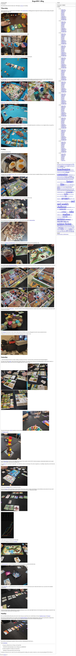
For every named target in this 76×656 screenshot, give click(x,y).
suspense (74, 226)
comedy (67, 172)
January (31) (63, 33)
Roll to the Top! (5, 564)
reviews (61, 219)
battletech (60, 167)
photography (69, 207)
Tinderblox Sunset (5, 432)
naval (71, 198)
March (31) (63, 23)
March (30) (63, 95)
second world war (60, 225)
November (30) (63, 79)
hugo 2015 (70, 188)
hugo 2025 (63, 190)
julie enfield (60, 194)
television (60, 227)
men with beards (70, 196)
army (64, 166)
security (64, 225)
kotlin (66, 194)
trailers (70, 229)
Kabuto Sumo (11, 308)
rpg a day (72, 219)
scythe (72, 224)
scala (67, 221)
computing (62, 174)
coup (63, 176)
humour (74, 190)
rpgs (58, 221)
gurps (58, 187)
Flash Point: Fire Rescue (13, 265)
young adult (72, 231)
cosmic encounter (61, 176)
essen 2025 (72, 179)
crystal (70, 176)
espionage (67, 178)
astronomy (66, 166)
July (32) (62, 15)
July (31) (62, 27)
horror (58, 188)
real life (65, 217)
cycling (59, 177)
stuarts (67, 226)
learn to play (69, 194)
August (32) (63, 16)
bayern (62, 167)
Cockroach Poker (25, 10)
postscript (62, 209)
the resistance (65, 227)
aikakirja (5, 654)
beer (64, 167)
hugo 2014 (66, 188)
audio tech (70, 166)
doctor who (67, 177)
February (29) (63, 34)
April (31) (63, 12)
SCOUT (11, 430)
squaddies (61, 226)
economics (62, 178)
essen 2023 (67, 179)
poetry (74, 207)
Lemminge (15, 541)
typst (62, 230)
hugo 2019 (64, 189)
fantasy (70, 181)
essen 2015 (69, 178)
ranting (58, 214)
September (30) (63, 29)
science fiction (64, 223)
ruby (61, 221)
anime (61, 166)
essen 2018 (59, 179)
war (67, 230)
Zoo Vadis (4, 79)
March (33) (63, 11)
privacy (71, 209)
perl (73, 201)
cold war (63, 172)
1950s (62, 164)
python (64, 212)
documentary (70, 177)
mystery (65, 198)
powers (67, 209)
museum (58, 198)
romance (68, 219)
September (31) (63, 17)
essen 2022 (64, 179)
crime (67, 176)
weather (73, 230)
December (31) (63, 19)
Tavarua (4, 463)
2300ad (73, 164)
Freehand (7, 56)
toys (68, 229)
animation (58, 166)
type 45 (60, 230)
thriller (62, 229)
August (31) (63, 40)
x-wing (69, 231)
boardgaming (5, 642)
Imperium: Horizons (13, 125)
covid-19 (65, 176)
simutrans (68, 225)
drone (59, 178)
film (62, 184)
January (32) (63, 21)
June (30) (62, 26)
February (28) (63, 22)
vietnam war (64, 230)
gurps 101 (61, 187)
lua (66, 196)
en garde (65, 178)
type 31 (58, 230)
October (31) (63, 54)
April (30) (63, 24)
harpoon (64, 187)
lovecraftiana (62, 196)
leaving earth (72, 194)
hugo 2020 (67, 189)
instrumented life (64, 192)
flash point (71, 184)
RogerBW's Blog (38, 1)
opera (66, 201)
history (70, 187)
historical (67, 187)
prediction (69, 209)
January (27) (63, 9)
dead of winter (61, 177)
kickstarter (63, 194)
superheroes (71, 226)
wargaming (70, 230)
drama (73, 177)
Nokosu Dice (3, 102)
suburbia (69, 226)
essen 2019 (62, 179)
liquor (59, 196)
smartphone (71, 225)
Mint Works (5, 586)
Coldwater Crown (11, 174)
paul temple (69, 201)
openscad (64, 201)
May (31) (62, 13)
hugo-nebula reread (70, 190)
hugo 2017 (58, 189)
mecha (67, 196)
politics (58, 209)
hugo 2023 (58, 190)
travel (73, 229)
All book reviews (60, 234)
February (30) (63, 10)
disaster (64, 177)
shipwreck (66, 225)
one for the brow (61, 201)
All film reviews (65, 234)
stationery (63, 226)
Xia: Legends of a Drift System (8, 197)
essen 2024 (69, 179)
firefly (65, 184)
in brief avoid (59, 192)
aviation (72, 166)
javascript (69, 192)
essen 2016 (71, 178)
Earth (10, 361)
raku (71, 211)
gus (62, 187)
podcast (72, 207)
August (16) (63, 160)
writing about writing (65, 231)
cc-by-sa (21, 5)
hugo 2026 (65, 190)
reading (66, 214)
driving (58, 178)
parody (67, 201)
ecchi (60, 178)
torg (66, 229)
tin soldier (65, 229)
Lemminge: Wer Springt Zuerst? (10, 242)
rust (64, 221)
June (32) (62, 14)
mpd (72, 196)
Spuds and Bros (32, 220)
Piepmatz (4, 332)
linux (58, 196)
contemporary (70, 174)
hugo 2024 (61, 190)
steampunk (65, 226)
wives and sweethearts (59, 231)
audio (68, 166)
